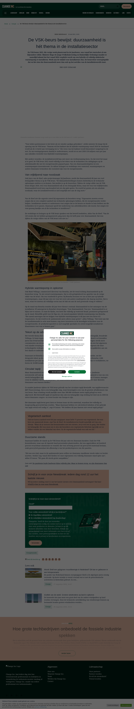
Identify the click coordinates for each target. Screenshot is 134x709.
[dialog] (67, 354)
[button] (67, 353)
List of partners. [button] (81, 360)
